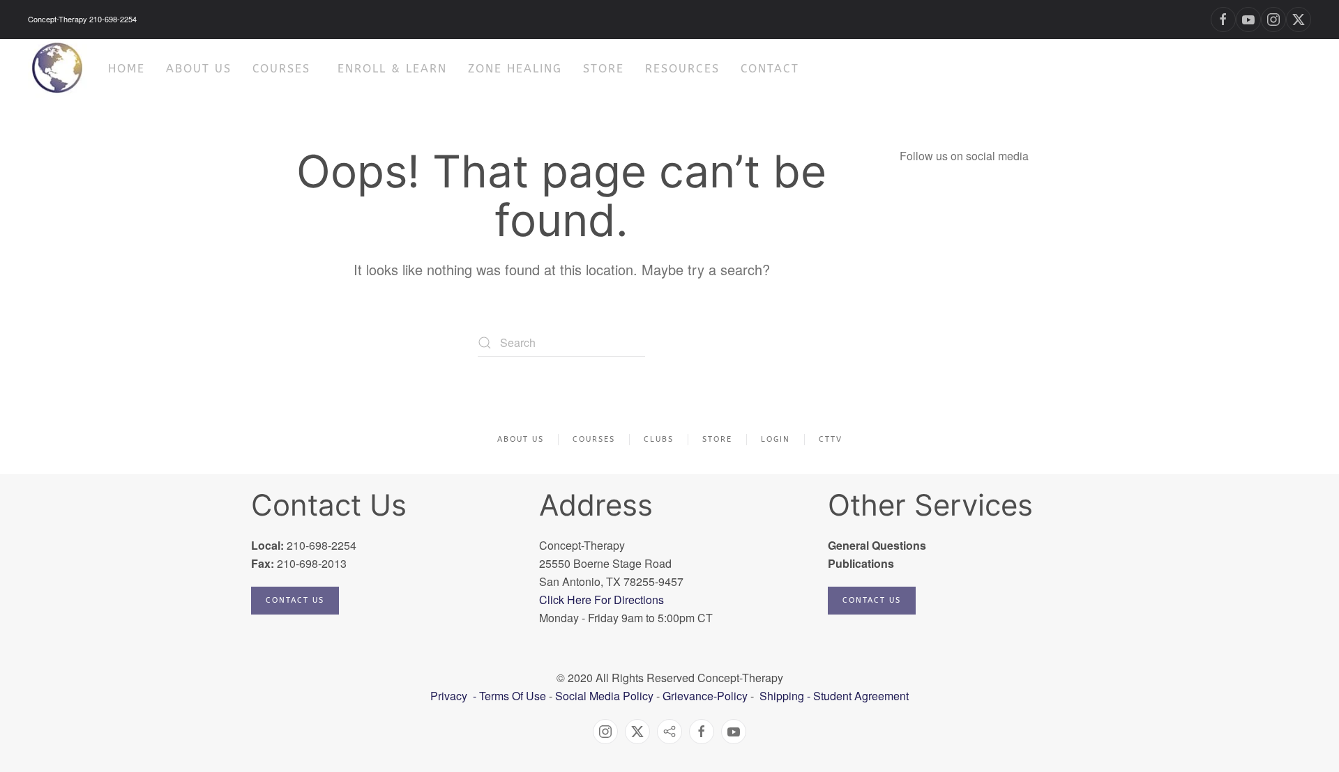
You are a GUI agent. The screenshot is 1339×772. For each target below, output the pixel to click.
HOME (126, 68)
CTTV (830, 439)
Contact (770, 68)
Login (775, 439)
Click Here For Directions (601, 600)
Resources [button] (682, 68)
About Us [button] (199, 68)
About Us (520, 439)
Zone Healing (515, 68)
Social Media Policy (602, 696)
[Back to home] (57, 68)
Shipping (781, 696)
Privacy (450, 696)
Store (603, 68)
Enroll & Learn (392, 68)
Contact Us (295, 600)
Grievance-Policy (705, 696)
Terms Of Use (512, 696)
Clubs (659, 439)
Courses (281, 68)
